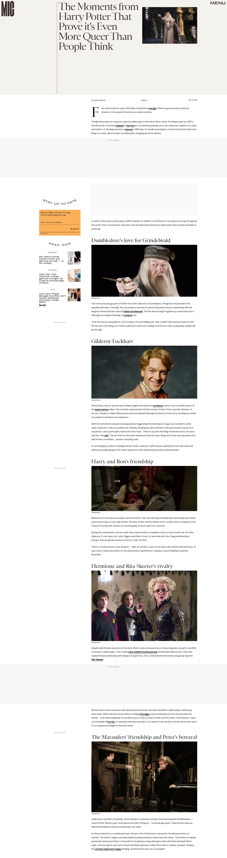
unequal (128, 315)
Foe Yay (111, 722)
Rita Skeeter (97, 659)
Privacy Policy (44, 233)
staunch (129, 129)
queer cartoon (102, 409)
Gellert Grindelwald (133, 311)
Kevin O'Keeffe (100, 100)
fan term (131, 125)
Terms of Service (72, 232)
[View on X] (144, 199)
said (106, 435)
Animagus (145, 714)
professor (158, 405)
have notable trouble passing (142, 652)
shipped (120, 125)
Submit (74, 229)
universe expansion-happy (108, 849)
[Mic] (7, 8)
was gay (152, 108)
